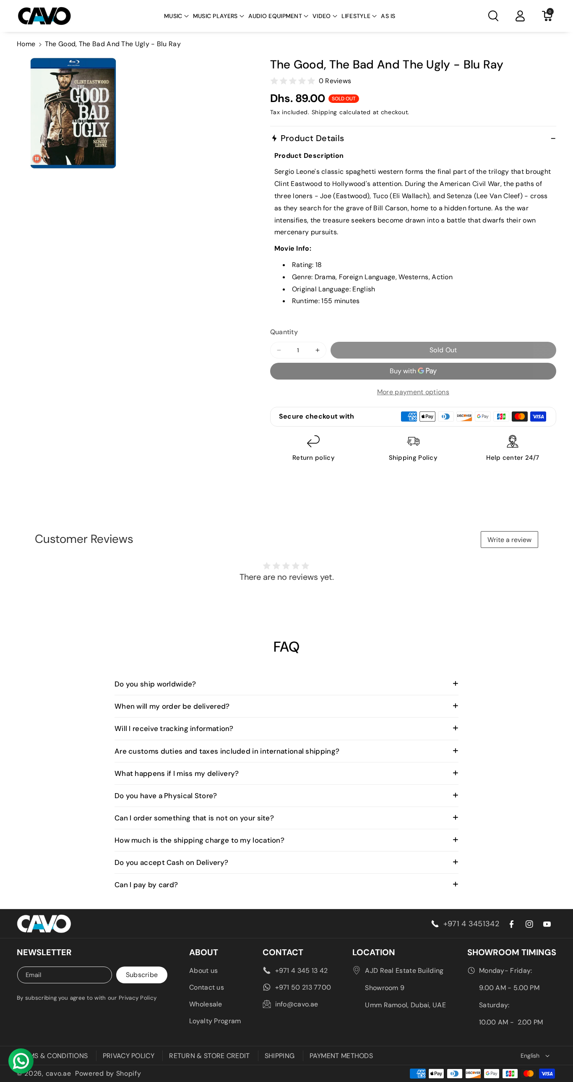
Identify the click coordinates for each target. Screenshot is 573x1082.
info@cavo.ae (296, 1004)
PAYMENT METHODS (341, 1055)
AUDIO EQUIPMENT (275, 16)
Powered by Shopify (108, 1073)
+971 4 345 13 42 (301, 970)
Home (26, 43)
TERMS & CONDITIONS (52, 1055)
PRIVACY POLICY (128, 1055)
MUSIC (173, 16)
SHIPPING (279, 1055)
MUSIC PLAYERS (215, 16)
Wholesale (205, 1004)
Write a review (509, 539)
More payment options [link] (413, 392)
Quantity (284, 331)
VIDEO (322, 16)
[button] (176, 16)
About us (203, 970)
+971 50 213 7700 (303, 987)
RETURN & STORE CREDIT (209, 1055)
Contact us (206, 987)
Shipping (325, 112)
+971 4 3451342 (471, 924)
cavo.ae (58, 1073)
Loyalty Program (215, 1021)
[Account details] (520, 16)
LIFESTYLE (356, 16)
